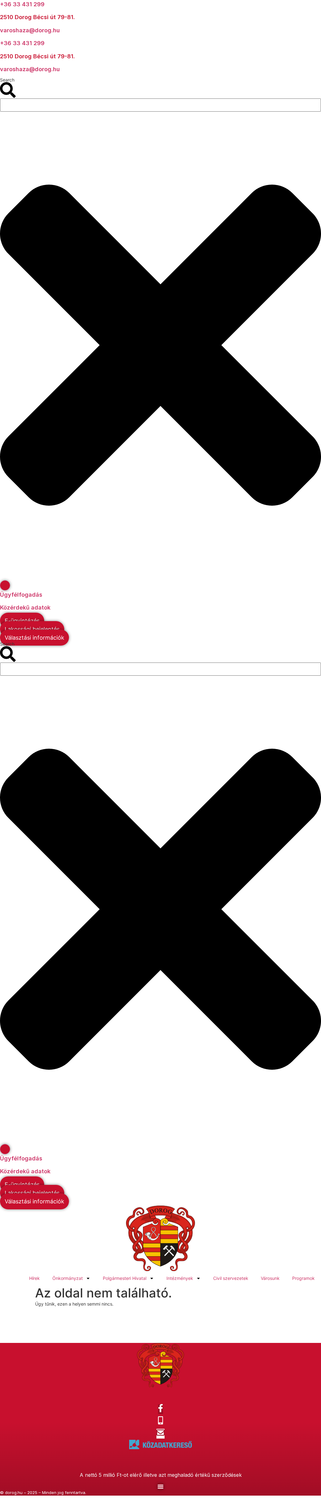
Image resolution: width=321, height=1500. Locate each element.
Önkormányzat (67, 1278)
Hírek (34, 1278)
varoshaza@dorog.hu (30, 30)
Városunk (270, 1278)
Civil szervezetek (230, 1278)
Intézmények (179, 1278)
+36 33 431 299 (22, 4)
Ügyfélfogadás (21, 594)
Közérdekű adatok (25, 607)
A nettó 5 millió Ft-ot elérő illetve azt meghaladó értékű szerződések (161, 1475)
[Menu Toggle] (160, 1486)
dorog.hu (14, 1492)
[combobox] (160, 105)
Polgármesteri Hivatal (124, 1278)
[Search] (5, 585)
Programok (303, 1278)
